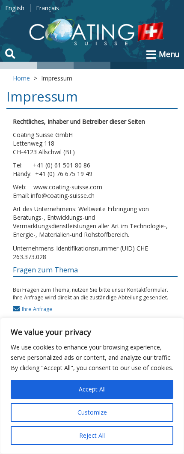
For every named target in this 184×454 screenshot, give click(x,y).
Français (47, 8)
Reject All (92, 435)
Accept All (92, 389)
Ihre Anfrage (37, 309)
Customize (92, 412)
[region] (92, 386)
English (14, 8)
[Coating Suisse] (98, 33)
